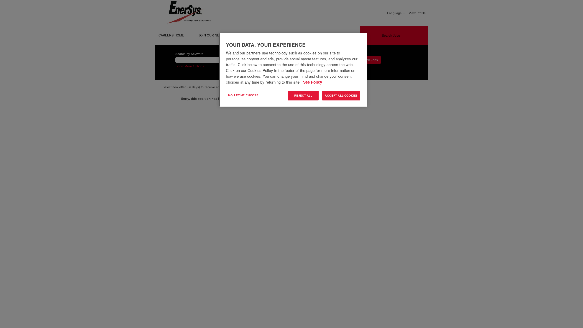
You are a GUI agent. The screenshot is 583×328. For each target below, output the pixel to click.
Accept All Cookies (341, 95)
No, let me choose (243, 95)
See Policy (312, 82)
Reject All (303, 95)
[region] (293, 70)
